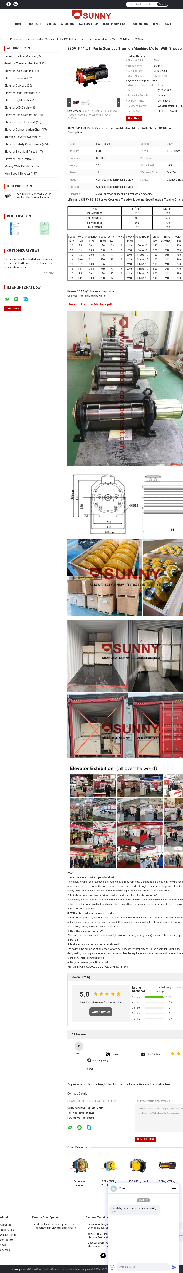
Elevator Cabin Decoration (20, 115)
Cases (169, 24)
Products (34, 24)
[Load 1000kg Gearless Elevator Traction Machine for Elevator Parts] (8, 195)
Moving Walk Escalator (18, 166)
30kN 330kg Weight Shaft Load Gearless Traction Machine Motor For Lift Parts (109, 1183)
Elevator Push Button (17, 71)
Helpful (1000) (100, 1060)
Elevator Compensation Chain (22, 129)
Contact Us (140, 24)
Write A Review (101, 1011)
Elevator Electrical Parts (19, 151)
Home (18, 24)
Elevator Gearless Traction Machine (149, 1084)
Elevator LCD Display (17, 107)
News (156, 24)
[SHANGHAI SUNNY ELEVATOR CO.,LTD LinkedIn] (15, 4)
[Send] (174, 1267)
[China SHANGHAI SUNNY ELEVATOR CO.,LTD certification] (14, 228)
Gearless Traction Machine (39, 39)
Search (162, 4)
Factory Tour (88, 24)
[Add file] (112, 1267)
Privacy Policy (20, 1269)
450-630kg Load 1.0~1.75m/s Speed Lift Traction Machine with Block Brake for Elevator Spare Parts (138, 1183)
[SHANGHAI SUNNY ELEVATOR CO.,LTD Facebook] (8, 4)
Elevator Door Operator (19, 93)
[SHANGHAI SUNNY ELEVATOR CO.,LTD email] (8, 299)
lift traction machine (116, 1084)
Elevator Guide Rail (16, 78)
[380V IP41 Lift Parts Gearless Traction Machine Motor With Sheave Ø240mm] (92, 75)
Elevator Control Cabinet (19, 122)
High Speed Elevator (17, 173)
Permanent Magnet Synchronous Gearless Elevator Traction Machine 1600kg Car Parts (80, 1183)
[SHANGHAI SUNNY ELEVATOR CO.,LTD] (91, 15)
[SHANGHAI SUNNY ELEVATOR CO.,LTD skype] (28, 299)
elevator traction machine (88, 1084)
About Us (67, 24)
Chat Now (133, 118)
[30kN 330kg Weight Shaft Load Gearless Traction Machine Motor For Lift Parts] (109, 1165)
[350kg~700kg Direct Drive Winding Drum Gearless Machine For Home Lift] (167, 1165)
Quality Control (114, 24)
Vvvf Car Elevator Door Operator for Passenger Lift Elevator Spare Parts (55, 1226)
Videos (51, 24)
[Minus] (174, 1188)
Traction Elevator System (20, 137)
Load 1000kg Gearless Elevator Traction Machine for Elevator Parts (33, 197)
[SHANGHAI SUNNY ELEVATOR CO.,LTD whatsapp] (18, 299)
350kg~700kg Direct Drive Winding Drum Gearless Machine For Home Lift (167, 1183)
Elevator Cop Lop (15, 85)
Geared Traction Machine (20, 56)
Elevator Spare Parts (17, 159)
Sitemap (5, 1249)
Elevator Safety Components (22, 144)
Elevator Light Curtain (18, 100)
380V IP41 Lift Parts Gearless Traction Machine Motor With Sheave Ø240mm (92, 114)
